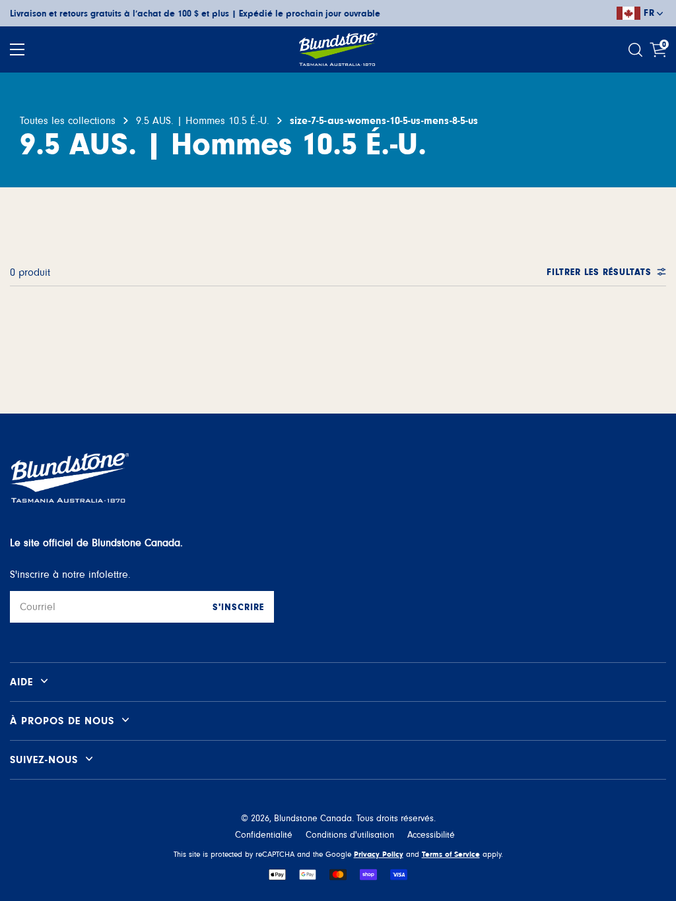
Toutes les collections (68, 120)
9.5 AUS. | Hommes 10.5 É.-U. (202, 120)
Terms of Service (451, 854)
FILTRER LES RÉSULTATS (599, 272)
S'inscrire (238, 607)
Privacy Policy (378, 854)
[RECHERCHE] (637, 50)
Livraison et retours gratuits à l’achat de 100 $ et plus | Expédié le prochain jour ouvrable (195, 13)
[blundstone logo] (338, 49)
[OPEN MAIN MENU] (17, 49)
